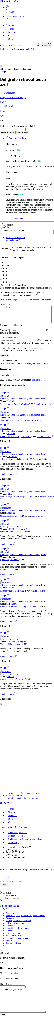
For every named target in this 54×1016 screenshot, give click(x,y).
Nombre (4, 330)
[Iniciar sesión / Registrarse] (7, 7)
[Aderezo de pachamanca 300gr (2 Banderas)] (27, 599)
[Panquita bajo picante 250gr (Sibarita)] (27, 489)
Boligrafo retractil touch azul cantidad (16, 126)
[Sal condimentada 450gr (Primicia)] (27, 428)
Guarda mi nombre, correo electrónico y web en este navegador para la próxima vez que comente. (24, 349)
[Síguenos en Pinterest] (5, 803)
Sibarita (10, 494)
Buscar (45, 46)
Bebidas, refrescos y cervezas (18, 920)
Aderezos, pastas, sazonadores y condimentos (20, 398)
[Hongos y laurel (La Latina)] (27, 582)
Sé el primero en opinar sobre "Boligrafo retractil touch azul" (26, 363)
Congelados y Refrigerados (17, 928)
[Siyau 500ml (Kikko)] (27, 412)
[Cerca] (1, 893)
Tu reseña (5, 304)
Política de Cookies (16, 836)
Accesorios (10, 913)
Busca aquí (5, 45)
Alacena (11, 513)
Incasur (10, 676)
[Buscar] (7, 20)
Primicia (11, 433)
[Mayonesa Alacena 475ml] (27, 508)
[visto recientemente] (7, 879)
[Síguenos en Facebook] (3, 803)
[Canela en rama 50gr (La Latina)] (27, 396)
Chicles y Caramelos (15, 923)
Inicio (27, 49)
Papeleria (36, 380)
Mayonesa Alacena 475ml (11, 516)
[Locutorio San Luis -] (9, 1)
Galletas (9, 930)
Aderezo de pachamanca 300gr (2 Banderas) (19, 606)
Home (11, 25)
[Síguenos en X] (1, 803)
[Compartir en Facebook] (3, 228)
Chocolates (10, 925)
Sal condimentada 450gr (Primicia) (15, 436)
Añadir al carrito (7, 132)
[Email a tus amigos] (8, 228)
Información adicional (15, 237)
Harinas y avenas (7, 526)
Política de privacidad (17, 832)
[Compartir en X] (1, 228)
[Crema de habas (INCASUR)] (27, 671)
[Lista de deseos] (3, 72)
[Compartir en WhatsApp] (5, 228)
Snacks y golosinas (14, 943)
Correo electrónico (9, 337)
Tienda (11, 29)
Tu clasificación (7, 300)
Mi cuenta (12, 815)
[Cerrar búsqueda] (2, 890)
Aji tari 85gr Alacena (9, 559)
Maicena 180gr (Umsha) (11, 644)
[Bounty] (2, 106)
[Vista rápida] (8, 393)
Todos (35, 49)
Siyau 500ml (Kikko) (9, 420)
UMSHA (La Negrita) (17, 529)
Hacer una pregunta (17, 218)
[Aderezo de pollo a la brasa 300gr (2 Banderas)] (27, 451)
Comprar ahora (22, 132)
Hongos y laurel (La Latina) (12, 591)
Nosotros (12, 32)
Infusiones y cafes (13, 935)
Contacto (12, 35)
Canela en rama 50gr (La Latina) (14, 404)
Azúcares (10, 918)
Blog (10, 39)
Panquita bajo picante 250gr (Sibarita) (17, 496)
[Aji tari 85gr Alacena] (27, 552)
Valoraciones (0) (13, 240)
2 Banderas (12, 456)
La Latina (11, 401)
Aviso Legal (13, 842)
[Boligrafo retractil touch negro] (2, 93)
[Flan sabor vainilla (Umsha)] (27, 524)
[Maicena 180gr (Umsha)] (27, 636)
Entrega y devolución (18, 138)
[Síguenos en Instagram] (7, 803)
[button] (43, 404)
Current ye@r (7, 360)
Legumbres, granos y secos (17, 938)
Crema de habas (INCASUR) (13, 679)
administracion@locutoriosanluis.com (22, 798)
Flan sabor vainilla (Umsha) (12, 531)
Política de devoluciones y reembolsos (25, 839)
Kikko (10, 417)
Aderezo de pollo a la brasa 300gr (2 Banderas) (21, 459)
